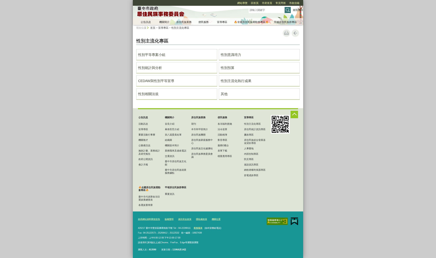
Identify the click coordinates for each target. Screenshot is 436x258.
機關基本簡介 (172, 145)
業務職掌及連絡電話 (175, 150)
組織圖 (168, 140)
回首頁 (255, 3)
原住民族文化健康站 (202, 148)
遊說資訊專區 (251, 164)
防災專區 (249, 159)
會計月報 (143, 164)
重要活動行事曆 (146, 134)
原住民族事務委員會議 (202, 155)
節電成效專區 (251, 175)
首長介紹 (169, 123)
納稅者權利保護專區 (255, 169)
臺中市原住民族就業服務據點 (175, 171)
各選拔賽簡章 (145, 205)
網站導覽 (242, 3)
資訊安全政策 (184, 219)
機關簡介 (164, 22)
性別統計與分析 (150, 68)
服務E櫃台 (223, 145)
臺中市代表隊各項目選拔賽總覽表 (149, 198)
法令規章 (222, 129)
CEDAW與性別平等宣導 (156, 81)
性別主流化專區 (180, 27)
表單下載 (222, 150)
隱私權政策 (201, 219)
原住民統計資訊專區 (255, 129)
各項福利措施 (225, 123)
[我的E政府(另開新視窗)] (294, 221)
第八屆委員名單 (173, 134)
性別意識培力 (231, 55)
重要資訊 (169, 194)
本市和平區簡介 (199, 129)
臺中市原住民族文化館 (175, 163)
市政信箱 (294, 3)
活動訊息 (143, 123)
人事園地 (249, 148)
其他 (224, 94)
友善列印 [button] (286, 33)
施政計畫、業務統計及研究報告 (149, 152)
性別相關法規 (148, 94)
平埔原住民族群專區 (285, 22)
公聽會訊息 (144, 145)
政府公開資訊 (145, 159)
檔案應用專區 (225, 156)
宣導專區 (222, 22)
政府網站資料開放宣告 (149, 219)
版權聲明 (169, 219)
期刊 (193, 123)
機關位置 (216, 219)
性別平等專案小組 (151, 55)
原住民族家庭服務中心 (202, 141)
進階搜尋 (298, 9)
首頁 (152, 27)
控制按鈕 (294, 114)
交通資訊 (169, 156)
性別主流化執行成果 (236, 81)
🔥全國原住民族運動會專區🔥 (251, 22)
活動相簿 (222, 134)
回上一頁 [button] (295, 33)
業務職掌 (198, 228)
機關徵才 (143, 140)
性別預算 (227, 68)
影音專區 (222, 140)
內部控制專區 (251, 154)
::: (131, 1)
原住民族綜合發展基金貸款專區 (255, 141)
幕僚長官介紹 (172, 129)
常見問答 (281, 3)
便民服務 (203, 22)
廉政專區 (249, 134)
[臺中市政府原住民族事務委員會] (187, 12)
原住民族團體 (198, 134)
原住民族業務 (184, 22)
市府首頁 (267, 3)
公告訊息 (146, 22)
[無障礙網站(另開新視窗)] (277, 221)
